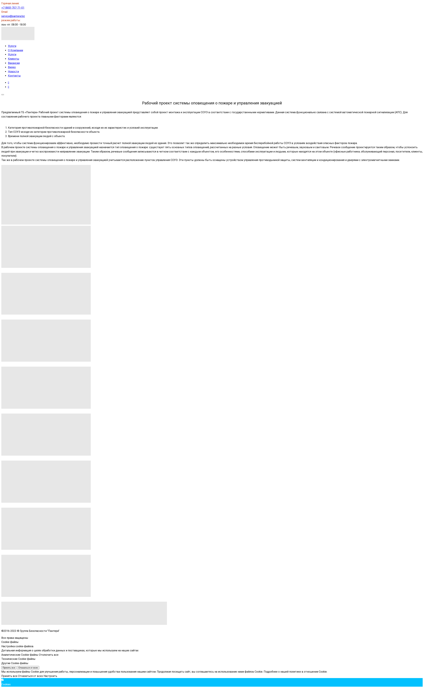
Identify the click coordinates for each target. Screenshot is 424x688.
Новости (13, 71)
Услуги (12, 46)
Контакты (14, 75)
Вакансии (14, 63)
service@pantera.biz (13, 16)
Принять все (9, 667)
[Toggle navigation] (2, 94)
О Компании (15, 50)
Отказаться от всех (28, 667)
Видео (12, 67)
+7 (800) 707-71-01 (12, 7)
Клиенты (13, 58)
